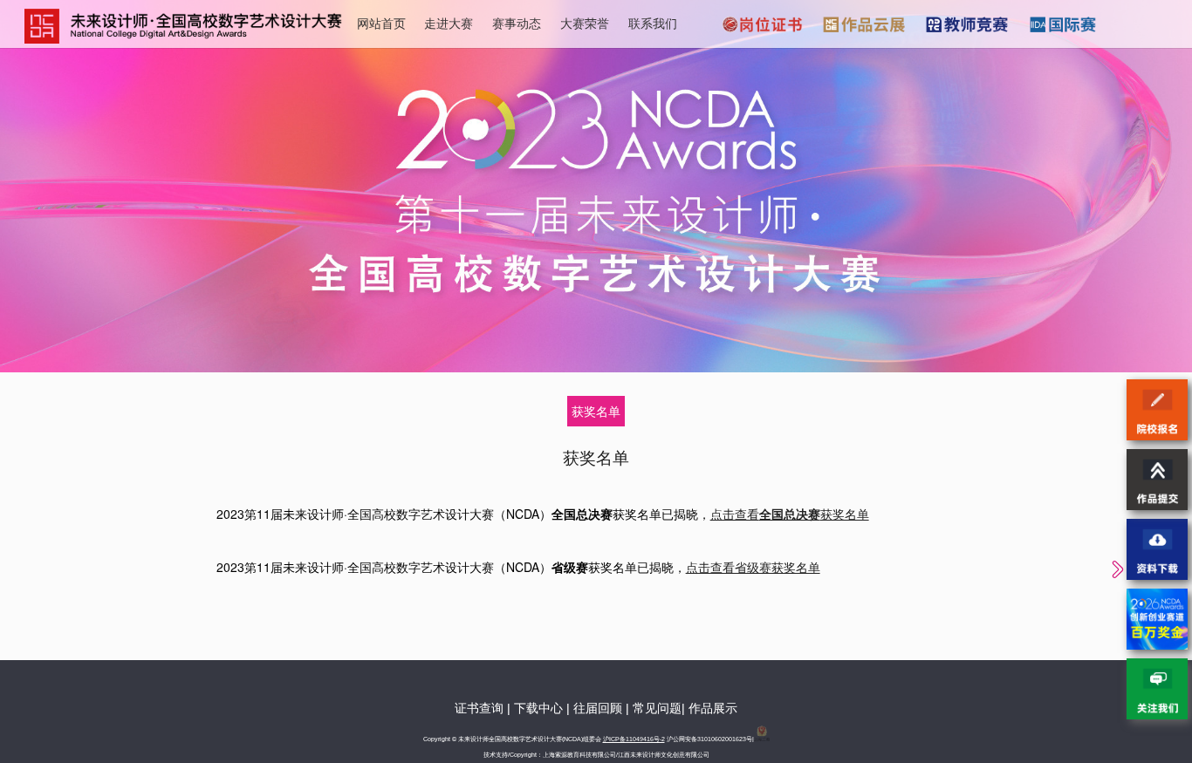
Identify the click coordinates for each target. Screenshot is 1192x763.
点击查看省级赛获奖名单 (753, 567)
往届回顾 (597, 708)
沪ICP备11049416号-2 (634, 739)
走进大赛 (448, 22)
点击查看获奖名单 (789, 513)
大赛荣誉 (584, 22)
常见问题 (657, 708)
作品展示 (712, 708)
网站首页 (381, 22)
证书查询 (479, 708)
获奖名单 (596, 410)
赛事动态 (516, 22)
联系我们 (652, 22)
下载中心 (538, 708)
